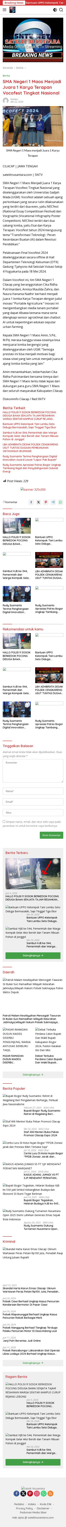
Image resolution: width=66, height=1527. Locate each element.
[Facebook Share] (31, 502)
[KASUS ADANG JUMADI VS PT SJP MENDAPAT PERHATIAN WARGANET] (33, 1166)
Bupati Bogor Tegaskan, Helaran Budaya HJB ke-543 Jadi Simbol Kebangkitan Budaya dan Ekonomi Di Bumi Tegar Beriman (42, 1202)
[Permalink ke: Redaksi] (6, 100)
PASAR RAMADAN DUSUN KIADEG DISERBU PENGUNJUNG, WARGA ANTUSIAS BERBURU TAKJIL (16, 1059)
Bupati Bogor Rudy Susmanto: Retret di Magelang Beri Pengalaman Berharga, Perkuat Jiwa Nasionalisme (43, 1112)
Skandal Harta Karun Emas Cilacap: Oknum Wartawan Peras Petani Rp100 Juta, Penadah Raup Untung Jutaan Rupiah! (30, 1290)
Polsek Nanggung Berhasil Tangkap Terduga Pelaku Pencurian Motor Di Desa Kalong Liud (30, 1329)
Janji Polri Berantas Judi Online (22, 1340)
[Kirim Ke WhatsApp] (60, 502)
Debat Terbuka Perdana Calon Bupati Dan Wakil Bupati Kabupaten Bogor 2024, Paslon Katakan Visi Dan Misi (48, 1059)
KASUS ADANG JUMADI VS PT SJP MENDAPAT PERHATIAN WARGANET (41, 1176)
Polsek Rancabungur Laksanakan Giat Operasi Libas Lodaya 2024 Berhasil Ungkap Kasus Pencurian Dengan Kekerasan (31, 1352)
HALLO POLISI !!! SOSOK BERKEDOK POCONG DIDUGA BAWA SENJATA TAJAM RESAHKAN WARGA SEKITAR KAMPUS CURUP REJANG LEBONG (29, 416)
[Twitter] (23, 1494)
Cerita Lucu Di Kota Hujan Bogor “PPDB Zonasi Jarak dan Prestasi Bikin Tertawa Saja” (43, 1155)
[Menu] (5, 10)
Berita (6, 75)
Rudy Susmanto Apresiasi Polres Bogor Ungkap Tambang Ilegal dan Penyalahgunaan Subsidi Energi (32, 468)
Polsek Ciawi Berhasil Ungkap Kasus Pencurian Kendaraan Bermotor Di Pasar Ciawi (31, 1303)
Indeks (32, 1504)
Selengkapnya (32, 955)
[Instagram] (37, 1494)
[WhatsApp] (44, 1494)
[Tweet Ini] (38, 502)
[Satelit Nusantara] (12, 10)
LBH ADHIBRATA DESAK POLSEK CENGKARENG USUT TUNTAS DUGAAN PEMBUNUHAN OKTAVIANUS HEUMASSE (30, 448)
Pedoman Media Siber (33, 1512)
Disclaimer (43, 1508)
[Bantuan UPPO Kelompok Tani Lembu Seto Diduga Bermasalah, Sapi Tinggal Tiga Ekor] (49, 526)
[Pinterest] (30, 1494)
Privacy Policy (24, 1508)
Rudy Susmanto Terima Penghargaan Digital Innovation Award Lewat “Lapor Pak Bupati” (30, 458)
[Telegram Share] (53, 502)
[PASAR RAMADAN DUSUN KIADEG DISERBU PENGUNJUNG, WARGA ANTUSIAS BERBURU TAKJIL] (17, 1040)
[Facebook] (16, 1494)
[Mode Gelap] (55, 10)
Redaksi (14, 99)
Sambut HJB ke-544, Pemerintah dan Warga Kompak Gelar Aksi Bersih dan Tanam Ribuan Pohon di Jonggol (30, 436)
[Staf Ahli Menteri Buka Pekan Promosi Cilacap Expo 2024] (33, 1124)
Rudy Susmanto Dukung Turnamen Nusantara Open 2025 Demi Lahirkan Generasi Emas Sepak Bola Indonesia (42, 1227)
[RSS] (50, 1494)
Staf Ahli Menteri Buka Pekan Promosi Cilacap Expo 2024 (41, 1133)
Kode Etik (46, 1504)
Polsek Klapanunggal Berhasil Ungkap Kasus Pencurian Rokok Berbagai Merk (30, 1316)
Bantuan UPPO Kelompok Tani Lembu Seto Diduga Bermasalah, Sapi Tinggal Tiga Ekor (29, 425)
